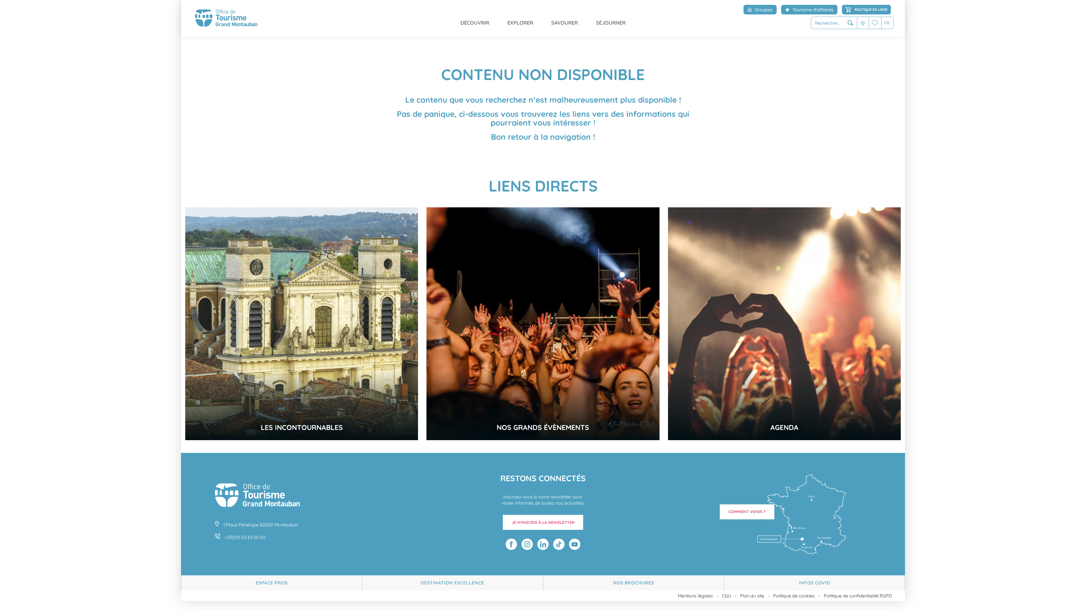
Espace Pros (272, 583)
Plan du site (752, 596)
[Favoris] (875, 22)
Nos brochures (633, 583)
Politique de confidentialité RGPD (858, 596)
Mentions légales (695, 596)
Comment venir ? (747, 511)
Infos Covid (814, 583)
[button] (834, 23)
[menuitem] (226, 18)
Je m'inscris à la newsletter (543, 522)
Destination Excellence (452, 583)
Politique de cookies (794, 596)
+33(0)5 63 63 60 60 (245, 537)
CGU (726, 596)
